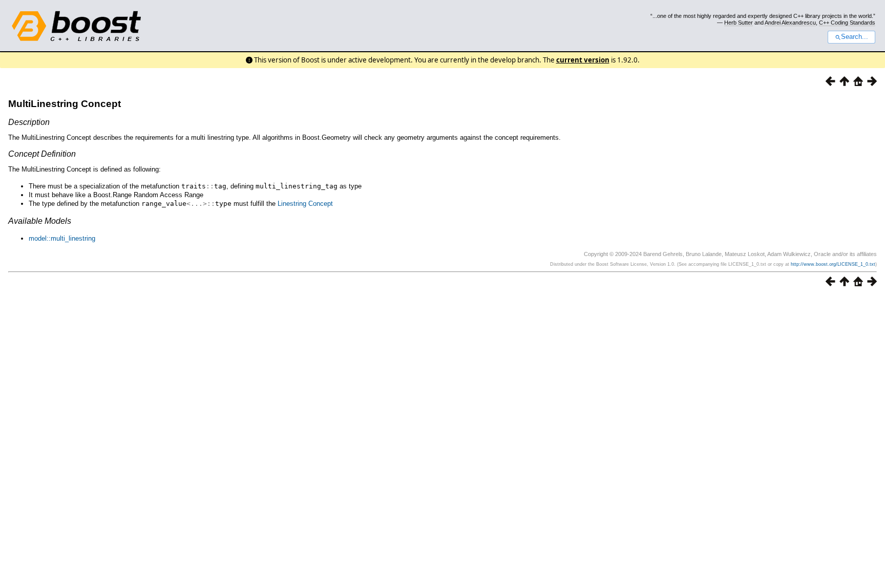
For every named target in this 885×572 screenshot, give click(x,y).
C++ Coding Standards (847, 22)
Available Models (39, 221)
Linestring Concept (305, 203)
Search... (854, 36)
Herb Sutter (738, 22)
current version (582, 60)
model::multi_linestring (62, 238)
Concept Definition (42, 154)
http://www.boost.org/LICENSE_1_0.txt (833, 264)
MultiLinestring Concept (64, 103)
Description (29, 122)
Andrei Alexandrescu (790, 22)
